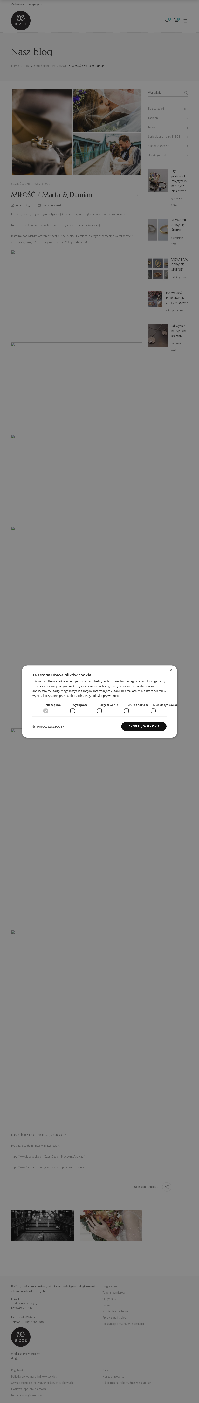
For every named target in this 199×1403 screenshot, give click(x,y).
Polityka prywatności (105, 696)
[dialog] (99, 701)
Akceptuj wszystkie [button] (144, 726)
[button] (48, 726)
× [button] (170, 670)
